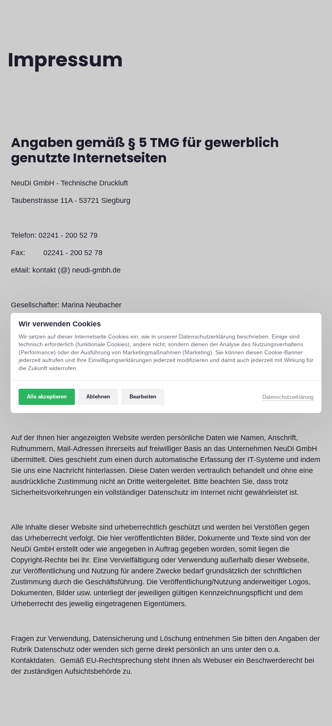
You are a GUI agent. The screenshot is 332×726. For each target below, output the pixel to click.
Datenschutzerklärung (287, 397)
